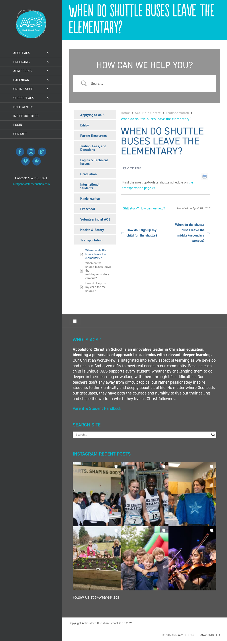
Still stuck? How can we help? (144, 208)
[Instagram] (31, 152)
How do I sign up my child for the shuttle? (142, 233)
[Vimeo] (25, 161)
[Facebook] (20, 152)
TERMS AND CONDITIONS (177, 635)
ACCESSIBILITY (210, 635)
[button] (97, 494)
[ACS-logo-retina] (31, 11)
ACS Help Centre (148, 112)
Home (125, 112)
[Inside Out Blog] (42, 152)
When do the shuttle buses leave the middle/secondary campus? (190, 232)
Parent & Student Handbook (97, 408)
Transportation (177, 112)
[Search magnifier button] (213, 435)
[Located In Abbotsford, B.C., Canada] (36, 161)
